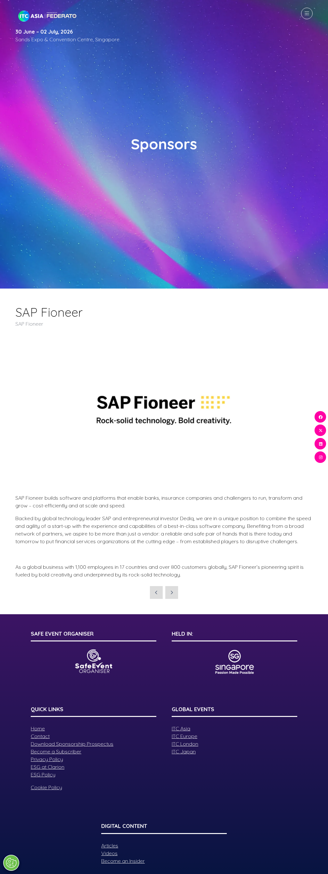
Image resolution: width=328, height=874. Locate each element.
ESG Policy (43, 774)
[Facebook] (320, 417)
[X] (320, 430)
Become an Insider (123, 861)
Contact (40, 736)
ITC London (185, 744)
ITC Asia (181, 728)
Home (38, 728)
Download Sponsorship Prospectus (72, 744)
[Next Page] (171, 592)
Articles (109, 845)
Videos (109, 853)
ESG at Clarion (47, 767)
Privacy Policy (47, 759)
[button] (307, 13)
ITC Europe (184, 736)
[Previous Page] (156, 592)
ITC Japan (184, 751)
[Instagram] (320, 457)
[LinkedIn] (320, 443)
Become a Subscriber (56, 751)
